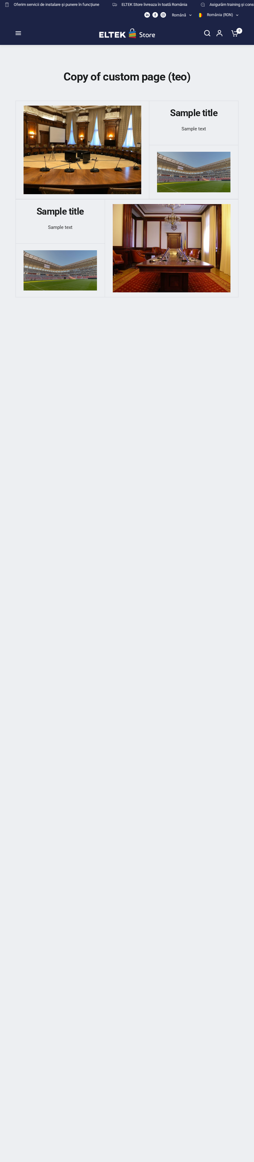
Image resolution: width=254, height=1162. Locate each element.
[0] (233, 33)
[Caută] (207, 33)
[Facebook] (155, 15)
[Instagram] (163, 15)
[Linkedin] (147, 15)
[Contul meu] (220, 33)
